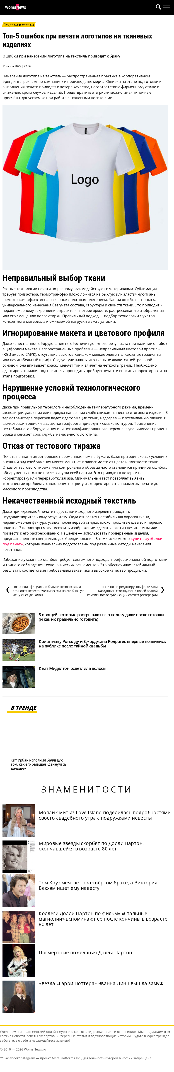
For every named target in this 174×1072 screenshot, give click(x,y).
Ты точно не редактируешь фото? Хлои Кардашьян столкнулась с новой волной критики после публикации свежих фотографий (126, 591)
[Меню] (166, 7)
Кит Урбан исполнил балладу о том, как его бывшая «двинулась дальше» (38, 764)
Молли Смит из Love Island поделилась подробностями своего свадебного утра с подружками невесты (105, 815)
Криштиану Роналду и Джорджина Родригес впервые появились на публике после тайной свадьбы (102, 644)
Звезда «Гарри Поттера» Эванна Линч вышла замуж (101, 983)
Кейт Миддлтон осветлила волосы (72, 668)
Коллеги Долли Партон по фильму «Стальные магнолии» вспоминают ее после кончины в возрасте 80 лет (103, 918)
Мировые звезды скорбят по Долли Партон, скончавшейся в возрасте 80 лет (91, 846)
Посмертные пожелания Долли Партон (85, 952)
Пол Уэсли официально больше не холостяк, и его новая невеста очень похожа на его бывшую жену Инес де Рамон (44, 591)
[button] (157, 7)
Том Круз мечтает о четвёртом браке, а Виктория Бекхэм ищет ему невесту (98, 885)
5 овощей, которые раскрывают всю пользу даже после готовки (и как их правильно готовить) (101, 617)
